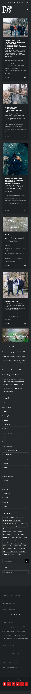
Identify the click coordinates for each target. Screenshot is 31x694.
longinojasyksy (7, 531)
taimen (10, 548)
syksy (4, 548)
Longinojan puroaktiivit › (9, 603)
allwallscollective (22, 51)
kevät (11, 117)
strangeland (15, 241)
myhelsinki (14, 537)
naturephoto (15, 540)
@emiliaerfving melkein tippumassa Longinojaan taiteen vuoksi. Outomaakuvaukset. (14, 181)
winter (13, 554)
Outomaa (22, 54)
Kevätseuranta (8, 51)
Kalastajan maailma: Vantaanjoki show (14, 356)
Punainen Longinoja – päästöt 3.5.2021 (14, 352)
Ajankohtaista (7, 407)
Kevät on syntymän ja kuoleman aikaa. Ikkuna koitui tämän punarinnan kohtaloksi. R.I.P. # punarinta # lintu (14, 381)
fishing (22, 238)
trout (15, 548)
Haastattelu (6, 424)
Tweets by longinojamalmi (9, 667)
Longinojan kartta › (7, 600)
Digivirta (7, 238)
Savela (9, 545)
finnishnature (24, 523)
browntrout (17, 520)
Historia (5, 429)
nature (25, 537)
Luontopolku (6, 459)
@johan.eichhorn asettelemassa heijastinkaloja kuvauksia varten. (14, 109)
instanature (24, 526)
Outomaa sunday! (11, 301)
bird (17, 517)
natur (20, 537)
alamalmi (5, 517)
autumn (12, 517)
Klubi (4, 437)
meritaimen (6, 537)
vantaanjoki (14, 551)
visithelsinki (6, 554)
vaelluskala (6, 551)
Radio (5, 467)
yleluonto (19, 554)
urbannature (22, 548)
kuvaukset (19, 53)
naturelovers (6, 540)
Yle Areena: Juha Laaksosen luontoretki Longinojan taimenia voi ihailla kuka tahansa (15, 637)
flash (6, 306)
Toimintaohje (7, 498)
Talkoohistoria (7, 485)
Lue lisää (7, 77)
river (4, 545)
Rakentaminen (7, 472)
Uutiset (5, 502)
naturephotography (8, 543)
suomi (24, 545)
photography (15, 309)
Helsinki (9, 526)
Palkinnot (6, 463)
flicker (8, 306)
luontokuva (21, 531)
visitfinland (22, 551)
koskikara (5, 528)
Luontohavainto (7, 454)
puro (25, 543)
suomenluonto (17, 545)
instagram (7, 53)
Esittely (5, 420)
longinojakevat (13, 54)
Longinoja (11, 50)
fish (4, 526)
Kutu (4, 442)
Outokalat (8, 235)
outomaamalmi (8, 56)
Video (5, 506)
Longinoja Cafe (7, 446)
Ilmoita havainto (15, 375)
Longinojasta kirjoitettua (10, 450)
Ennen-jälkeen (7, 416)
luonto (14, 531)
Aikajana (5, 403)
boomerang (18, 238)
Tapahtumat (6, 493)
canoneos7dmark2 (8, 523)
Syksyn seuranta (8, 476)
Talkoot (5, 489)
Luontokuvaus (7, 534)
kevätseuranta (13, 53)
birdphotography (7, 520)
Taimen (5, 480)
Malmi (18, 54)
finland (17, 523)
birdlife (22, 517)
